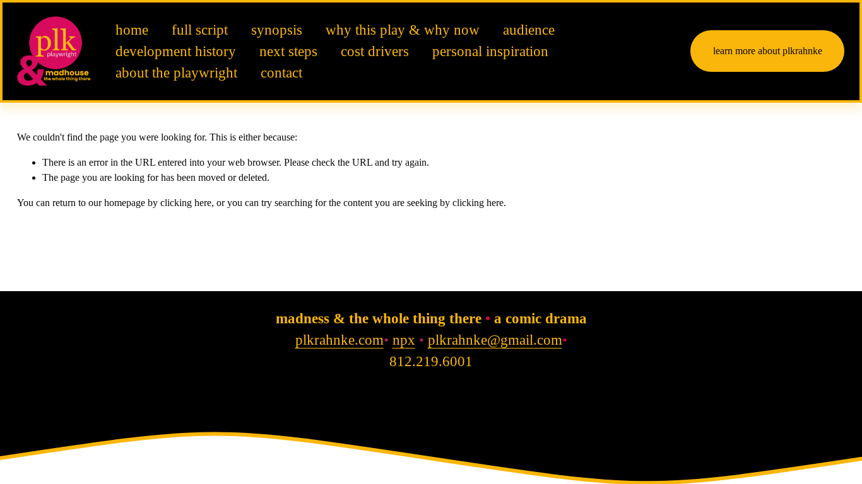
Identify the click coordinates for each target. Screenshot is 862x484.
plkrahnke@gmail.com (495, 340)
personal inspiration (490, 51)
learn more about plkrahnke (767, 50)
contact (281, 73)
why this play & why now (403, 30)
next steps (288, 51)
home (131, 30)
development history (175, 51)
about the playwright (176, 73)
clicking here (185, 202)
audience (529, 30)
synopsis (276, 30)
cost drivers (375, 51)
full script (200, 30)
